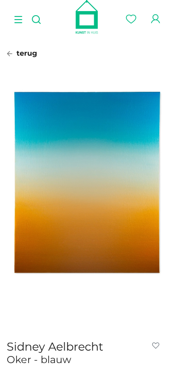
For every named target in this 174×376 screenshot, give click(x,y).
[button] (157, 345)
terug (25, 53)
